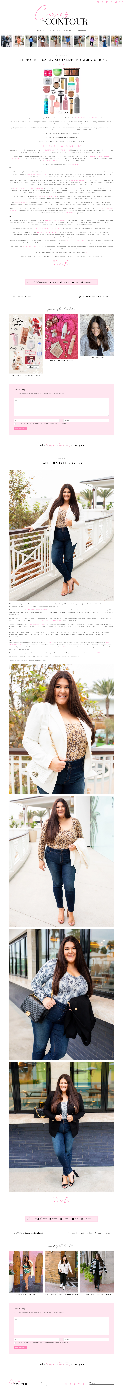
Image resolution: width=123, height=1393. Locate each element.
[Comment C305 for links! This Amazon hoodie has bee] (92, 41)
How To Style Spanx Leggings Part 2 (28, 1233)
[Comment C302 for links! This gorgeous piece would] (116, 41)
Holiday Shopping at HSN (61, 361)
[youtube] (116, 1)
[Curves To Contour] (61, 25)
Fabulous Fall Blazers (22, 296)
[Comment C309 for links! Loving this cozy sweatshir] (31, 41)
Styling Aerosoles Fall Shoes (97, 1294)
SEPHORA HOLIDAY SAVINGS (86, 118)
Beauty (59, 30)
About (45, 30)
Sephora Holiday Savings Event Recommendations (61, 60)
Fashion (52, 30)
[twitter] (107, 1)
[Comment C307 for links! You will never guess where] (67, 41)
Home (39, 30)
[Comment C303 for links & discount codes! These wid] (104, 41)
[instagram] (97, 1)
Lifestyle (67, 30)
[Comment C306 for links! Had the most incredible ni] (80, 41)
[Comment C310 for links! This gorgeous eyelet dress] (18, 41)
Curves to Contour (47, 1383)
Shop (75, 30)
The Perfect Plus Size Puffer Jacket (61, 1294)
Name (17, 420)
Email (66, 420)
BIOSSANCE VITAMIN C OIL (46, 196)
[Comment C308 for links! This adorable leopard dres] (43, 41)
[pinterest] (111, 1)
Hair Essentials (97, 358)
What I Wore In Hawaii (26, 1294)
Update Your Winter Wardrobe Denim (94, 296)
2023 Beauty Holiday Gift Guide (26, 375)
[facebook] (102, 1)
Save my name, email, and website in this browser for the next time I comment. (42, 423)
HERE (88, 253)
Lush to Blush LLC (52, 1385)
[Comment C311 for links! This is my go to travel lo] (6, 41)
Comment (18, 400)
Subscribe (82, 30)
